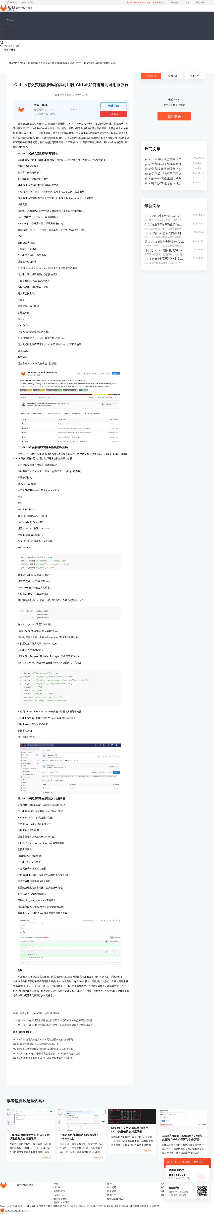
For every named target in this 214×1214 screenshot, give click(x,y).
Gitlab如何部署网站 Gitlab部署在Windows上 (36, 1044)
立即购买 (113, 114)
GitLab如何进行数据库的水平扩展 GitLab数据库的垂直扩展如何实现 (57, 1025)
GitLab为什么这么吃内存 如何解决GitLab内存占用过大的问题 (165, 233)
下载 (5, 27)
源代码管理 (59, 1191)
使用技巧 (194, 76)
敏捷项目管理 (61, 1199)
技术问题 (173, 76)
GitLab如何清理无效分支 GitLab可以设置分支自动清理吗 (43, 1039)
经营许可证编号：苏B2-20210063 (85, 1206)
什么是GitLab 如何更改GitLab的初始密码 (165, 250)
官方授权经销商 (25, 1185)
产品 (9, 20)
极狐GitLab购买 (115, 1199)
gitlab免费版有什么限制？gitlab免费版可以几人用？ (165, 169)
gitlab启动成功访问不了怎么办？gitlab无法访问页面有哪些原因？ (165, 173)
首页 (5, 13)
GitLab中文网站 (16, 62)
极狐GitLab (23, 1206)
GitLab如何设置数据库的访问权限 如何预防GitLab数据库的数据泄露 (57, 1020)
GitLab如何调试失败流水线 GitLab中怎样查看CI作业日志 (43, 1058)
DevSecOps (59, 1195)
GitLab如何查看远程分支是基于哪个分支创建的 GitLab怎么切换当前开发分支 (165, 258)
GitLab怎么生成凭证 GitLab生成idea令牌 (165, 216)
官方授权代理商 (24, 8)
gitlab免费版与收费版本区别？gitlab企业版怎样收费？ (165, 164)
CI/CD (57, 1187)
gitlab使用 (37, 1013)
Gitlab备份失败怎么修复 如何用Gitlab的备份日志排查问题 (43, 1049)
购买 (5, 38)
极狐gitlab (25, 1013)
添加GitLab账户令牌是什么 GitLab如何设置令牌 (165, 241)
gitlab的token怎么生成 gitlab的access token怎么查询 (165, 178)
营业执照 (108, 1206)
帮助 (5, 34)
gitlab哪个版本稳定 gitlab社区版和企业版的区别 (165, 183)
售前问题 (33, 62)
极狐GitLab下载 (62, 1202)
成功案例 (8, 31)
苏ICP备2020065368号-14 (18, 1211)
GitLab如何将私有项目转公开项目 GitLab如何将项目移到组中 (165, 224)
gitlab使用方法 (52, 1013)
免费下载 (113, 105)
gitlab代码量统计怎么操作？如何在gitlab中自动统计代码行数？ (165, 159)
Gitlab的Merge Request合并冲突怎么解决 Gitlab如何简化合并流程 (46, 1053)
